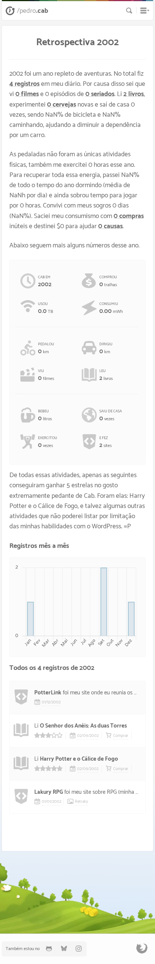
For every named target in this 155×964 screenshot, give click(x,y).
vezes (110, 415)
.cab (32, 11)
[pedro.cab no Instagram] (79, 948)
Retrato (81, 801)
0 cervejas (61, 104)
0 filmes (27, 94)
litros (45, 415)
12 (48, 702)
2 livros (133, 94)
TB (45, 308)
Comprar (120, 735)
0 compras (129, 216)
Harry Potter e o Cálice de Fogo (79, 759)
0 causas (110, 226)
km (46, 348)
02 (79, 735)
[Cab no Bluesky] (64, 948)
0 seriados (99, 94)
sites (105, 442)
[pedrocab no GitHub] (49, 948)
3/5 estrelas (48, 735)
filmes (46, 375)
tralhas (108, 281)
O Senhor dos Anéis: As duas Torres (83, 726)
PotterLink (47, 692)
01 (44, 702)
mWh (111, 308)
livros (106, 375)
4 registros (24, 84)
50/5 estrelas (48, 768)
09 (85, 735)
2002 (56, 702)
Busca (129, 10)
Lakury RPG (48, 792)
